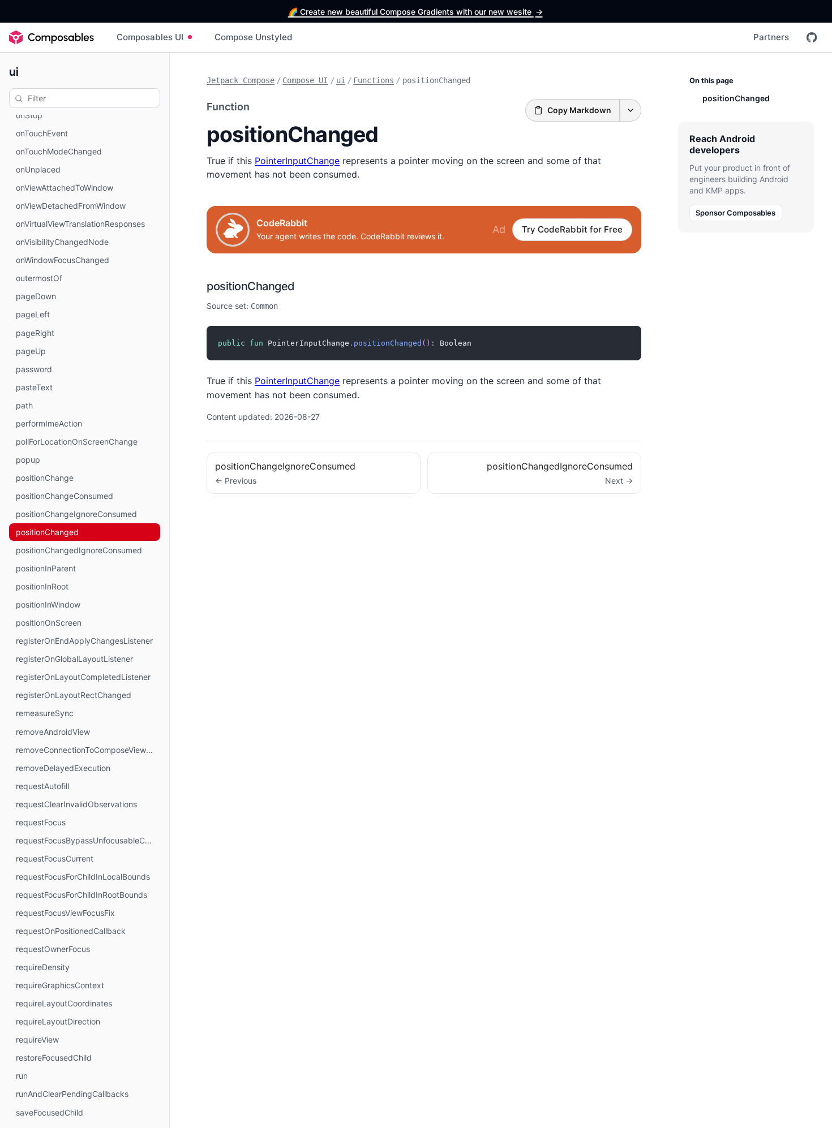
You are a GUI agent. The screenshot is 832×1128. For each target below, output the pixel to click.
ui (14, 71)
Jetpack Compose (241, 80)
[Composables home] (51, 37)
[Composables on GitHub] (811, 37)
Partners (771, 37)
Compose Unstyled (254, 37)
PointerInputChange (297, 160)
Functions (373, 80)
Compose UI (305, 80)
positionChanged (251, 286)
